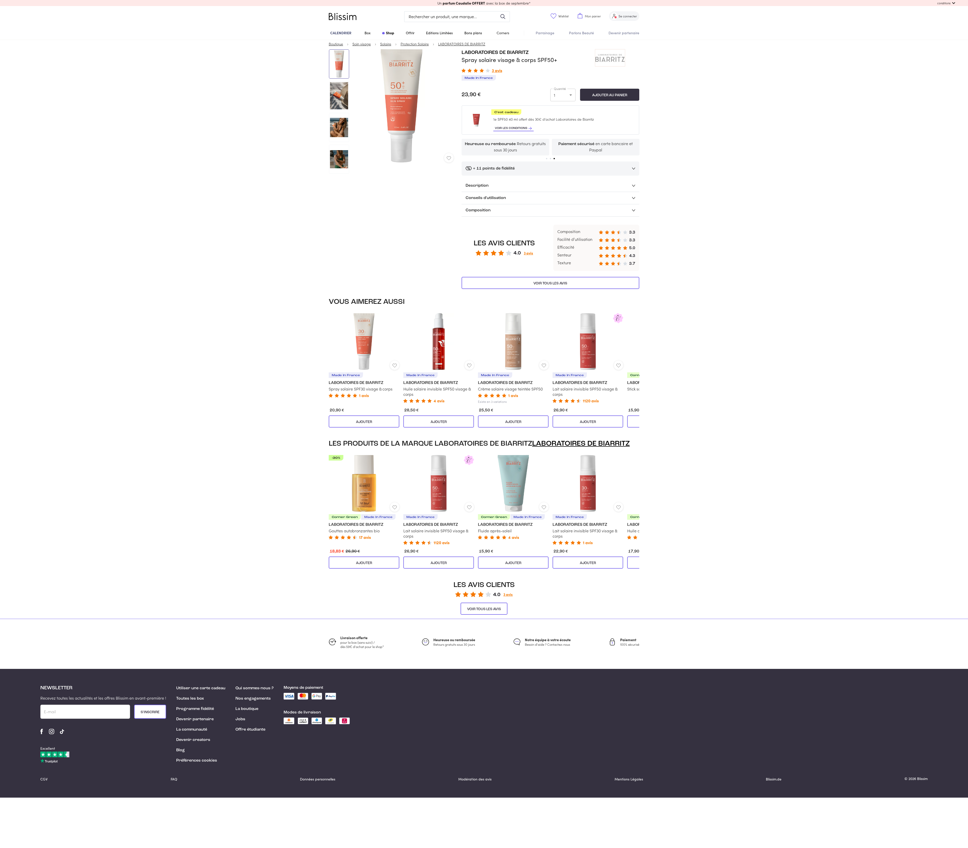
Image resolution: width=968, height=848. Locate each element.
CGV (44, 779)
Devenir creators (193, 740)
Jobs (240, 719)
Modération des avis (475, 779)
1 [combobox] (554, 95)
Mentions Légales (629, 779)
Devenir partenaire (624, 32)
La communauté (191, 730)
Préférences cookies (196, 761)
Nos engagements (253, 699)
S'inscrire (150, 712)
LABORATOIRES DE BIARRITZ (495, 52)
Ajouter (364, 422)
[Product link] (364, 355)
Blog (180, 750)
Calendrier (340, 32)
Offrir (410, 32)
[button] (484, 3)
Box (368, 32)
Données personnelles (317, 779)
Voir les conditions (511, 128)
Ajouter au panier (609, 95)
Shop (390, 32)
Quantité (560, 89)
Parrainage (545, 32)
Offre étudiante (250, 730)
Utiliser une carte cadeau (200, 688)
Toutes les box (190, 699)
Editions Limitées (439, 32)
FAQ (174, 779)
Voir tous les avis (550, 283)
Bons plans (473, 32)
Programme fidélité (195, 709)
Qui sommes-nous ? (254, 688)
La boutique (246, 709)
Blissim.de (773, 779)
